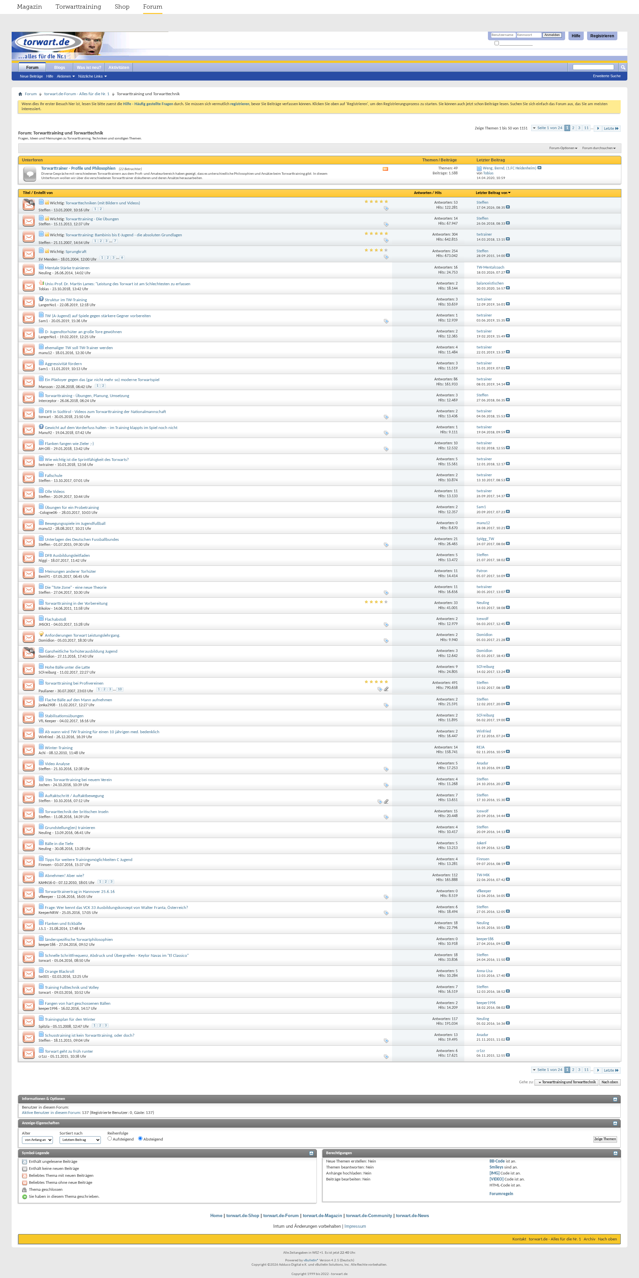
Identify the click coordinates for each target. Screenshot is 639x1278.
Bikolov (44, 609)
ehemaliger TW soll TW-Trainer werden (79, 348)
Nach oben (610, 1082)
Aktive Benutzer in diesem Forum (51, 1113)
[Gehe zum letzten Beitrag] (508, 208)
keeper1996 (48, 1009)
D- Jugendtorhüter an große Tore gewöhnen (83, 332)
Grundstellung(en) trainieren (70, 828)
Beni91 (44, 577)
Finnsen (45, 865)
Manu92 (45, 433)
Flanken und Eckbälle (63, 924)
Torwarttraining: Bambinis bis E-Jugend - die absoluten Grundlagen (124, 235)
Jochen (44, 785)
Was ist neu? (89, 67)
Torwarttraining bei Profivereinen (74, 683)
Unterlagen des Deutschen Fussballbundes (82, 539)
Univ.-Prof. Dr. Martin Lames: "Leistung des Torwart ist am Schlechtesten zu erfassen (117, 284)
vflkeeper (46, 897)
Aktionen (64, 76)
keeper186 (47, 945)
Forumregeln (501, 1194)
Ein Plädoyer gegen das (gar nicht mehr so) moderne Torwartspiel (102, 380)
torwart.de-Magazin (322, 1215)
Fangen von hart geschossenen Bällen (77, 1003)
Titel (26, 193)
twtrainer (46, 465)
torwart (45, 417)
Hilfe (576, 36)
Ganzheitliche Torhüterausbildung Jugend (81, 651)
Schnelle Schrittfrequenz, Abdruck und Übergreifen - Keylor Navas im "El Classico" (117, 956)
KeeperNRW (49, 913)
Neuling (45, 273)
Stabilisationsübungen (64, 716)
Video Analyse (57, 764)
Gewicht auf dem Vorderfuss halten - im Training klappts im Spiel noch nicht (111, 428)
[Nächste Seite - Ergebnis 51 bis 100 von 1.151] (598, 128)
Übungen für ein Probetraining (72, 508)
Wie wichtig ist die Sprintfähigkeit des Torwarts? (87, 460)
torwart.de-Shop (242, 1215)
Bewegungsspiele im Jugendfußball (75, 524)
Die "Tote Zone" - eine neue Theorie (75, 587)
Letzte (609, 128)
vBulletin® (311, 1260)
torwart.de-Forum (281, 1215)
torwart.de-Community (369, 1215)
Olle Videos (55, 492)
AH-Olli (44, 449)
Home (216, 1215)
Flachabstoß (55, 619)
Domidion (46, 641)
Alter (26, 1133)
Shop (122, 6)
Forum (152, 6)
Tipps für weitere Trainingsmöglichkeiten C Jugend (88, 860)
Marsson (46, 387)
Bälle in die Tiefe (59, 844)
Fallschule (53, 476)
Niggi (43, 561)
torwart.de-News (412, 1215)
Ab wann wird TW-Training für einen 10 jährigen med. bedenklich (102, 732)
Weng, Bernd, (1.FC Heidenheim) (509, 168)
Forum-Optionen (561, 148)
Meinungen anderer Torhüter (70, 571)
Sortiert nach (71, 1133)
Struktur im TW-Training (66, 300)
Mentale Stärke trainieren (67, 268)
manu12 (45, 353)
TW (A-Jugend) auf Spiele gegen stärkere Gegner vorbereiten (98, 316)
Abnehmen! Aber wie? (64, 876)
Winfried (46, 737)
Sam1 (43, 321)
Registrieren (602, 36)
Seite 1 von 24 (549, 128)
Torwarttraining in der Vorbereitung (76, 603)
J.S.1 (42, 929)
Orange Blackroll (59, 971)
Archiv (589, 1239)
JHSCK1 (44, 625)
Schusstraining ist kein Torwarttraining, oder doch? (89, 1035)
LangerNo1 (47, 305)
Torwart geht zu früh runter (69, 1051)
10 (120, 689)
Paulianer (46, 691)
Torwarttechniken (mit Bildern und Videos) (103, 203)
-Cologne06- (48, 513)
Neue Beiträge (31, 76)
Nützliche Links (90, 76)
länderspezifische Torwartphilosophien (79, 940)
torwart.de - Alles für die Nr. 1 (555, 1239)
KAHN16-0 (47, 883)
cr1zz (43, 1057)
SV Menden (48, 260)
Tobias (44, 289)
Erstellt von (43, 193)
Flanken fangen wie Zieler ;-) (69, 444)
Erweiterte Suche (607, 76)
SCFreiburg (47, 673)
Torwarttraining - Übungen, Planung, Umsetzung (87, 396)
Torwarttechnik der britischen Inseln (76, 812)
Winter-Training (59, 748)
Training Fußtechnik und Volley (72, 987)
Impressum (355, 1226)
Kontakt (519, 1239)
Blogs (59, 67)
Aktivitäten (118, 67)
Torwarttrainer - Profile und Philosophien (78, 168)
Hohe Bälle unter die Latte (67, 667)
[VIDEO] (497, 1179)
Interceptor (48, 401)
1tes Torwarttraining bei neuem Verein (78, 780)
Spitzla (44, 1027)
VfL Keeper (47, 721)
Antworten (422, 193)
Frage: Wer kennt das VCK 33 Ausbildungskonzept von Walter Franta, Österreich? (116, 908)
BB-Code (497, 1161)
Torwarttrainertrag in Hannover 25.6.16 (80, 892)
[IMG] (495, 1173)
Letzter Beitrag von (491, 193)
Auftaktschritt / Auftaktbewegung (74, 796)
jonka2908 (47, 705)
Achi (42, 753)
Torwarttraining (78, 6)
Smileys (496, 1167)
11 (586, 128)
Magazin (29, 6)
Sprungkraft (76, 252)
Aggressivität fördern (63, 364)
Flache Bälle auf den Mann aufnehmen (78, 700)
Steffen (44, 210)
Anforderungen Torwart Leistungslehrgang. (82, 635)
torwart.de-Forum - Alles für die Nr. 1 (76, 94)
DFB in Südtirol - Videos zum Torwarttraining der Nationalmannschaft (105, 412)
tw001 (44, 977)
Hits (438, 193)
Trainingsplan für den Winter (70, 1019)
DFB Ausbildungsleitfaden (67, 555)
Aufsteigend (123, 1139)
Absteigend (152, 1139)
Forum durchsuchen (597, 148)
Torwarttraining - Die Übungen (92, 219)
